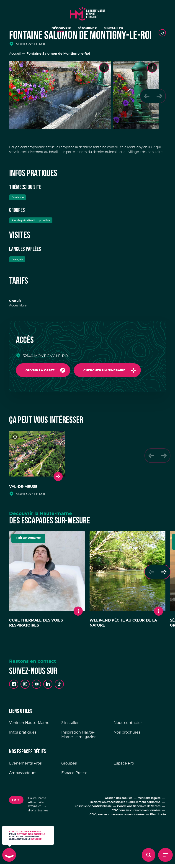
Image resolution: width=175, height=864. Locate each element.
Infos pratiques (22, 732)
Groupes (69, 763)
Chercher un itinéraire (104, 370)
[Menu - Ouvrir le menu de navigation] (165, 855)
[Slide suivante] (159, 96)
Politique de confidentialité (93, 806)
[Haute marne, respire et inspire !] (87, 12)
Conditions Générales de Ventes (138, 806)
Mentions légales (149, 798)
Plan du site (158, 814)
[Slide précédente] (146, 96)
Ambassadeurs (22, 773)
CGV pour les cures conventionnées (136, 810)
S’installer (114, 28)
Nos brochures (127, 732)
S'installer (70, 723)
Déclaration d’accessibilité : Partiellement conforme (125, 802)
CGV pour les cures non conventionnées (117, 814)
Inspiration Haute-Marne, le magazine (79, 734)
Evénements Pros (25, 763)
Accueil (15, 53)
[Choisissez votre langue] (16, 800)
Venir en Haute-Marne (29, 723)
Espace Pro (124, 763)
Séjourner (87, 28)
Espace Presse (74, 773)
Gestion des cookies (118, 798)
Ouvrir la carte (40, 370)
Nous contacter (128, 723)
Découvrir (61, 28)
